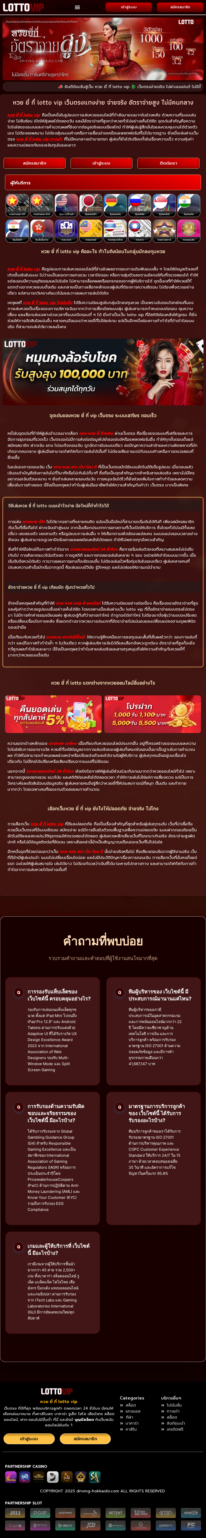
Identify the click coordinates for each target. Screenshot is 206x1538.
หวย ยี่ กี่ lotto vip (58, 1401)
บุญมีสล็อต (85, 1419)
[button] (77, 7)
